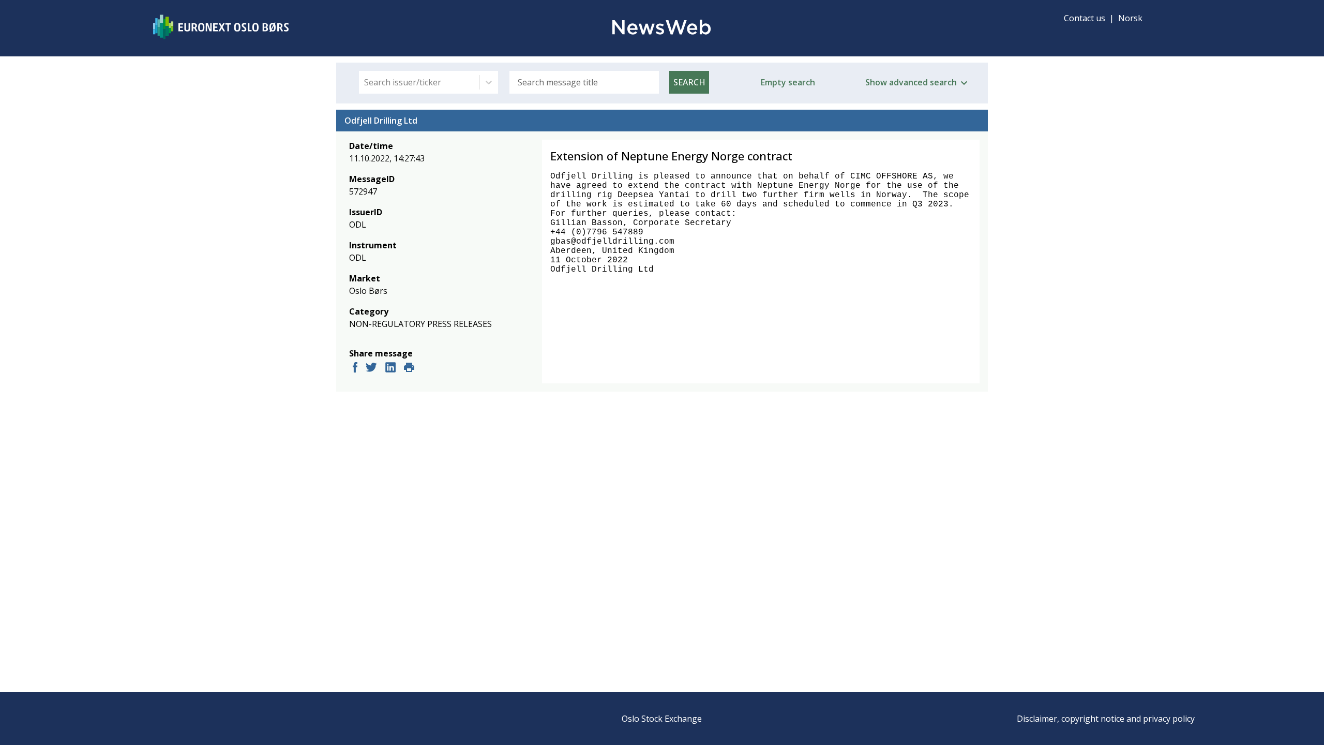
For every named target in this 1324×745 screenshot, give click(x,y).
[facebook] (355, 368)
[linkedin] (390, 368)
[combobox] (365, 82)
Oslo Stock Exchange (662, 718)
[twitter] (371, 369)
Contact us (1084, 18)
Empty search (788, 82)
